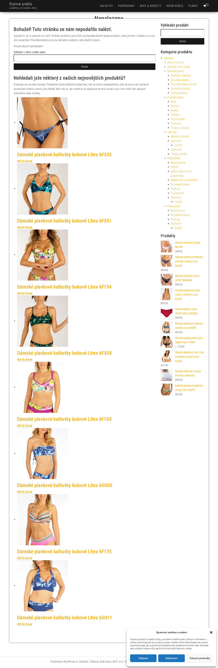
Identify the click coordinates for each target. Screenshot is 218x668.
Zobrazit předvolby (199, 658)
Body (173, 101)
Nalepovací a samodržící (184, 180)
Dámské (168, 58)
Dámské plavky (175, 71)
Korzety (175, 106)
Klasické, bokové (180, 136)
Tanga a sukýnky (180, 127)
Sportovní (176, 140)
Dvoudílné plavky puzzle (184, 84)
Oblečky (175, 114)
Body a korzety (150, 5)
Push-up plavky (179, 92)
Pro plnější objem (180, 184)
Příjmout (143, 658)
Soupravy (176, 123)
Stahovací (176, 149)
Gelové (174, 167)
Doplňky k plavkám (181, 75)
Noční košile (175, 5)
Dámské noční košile (178, 66)
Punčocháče (178, 119)
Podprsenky (126, 5)
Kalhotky (106, 5)
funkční (178, 145)
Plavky (193, 5)
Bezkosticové (178, 162)
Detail (28, 161)
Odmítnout (171, 658)
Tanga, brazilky (179, 154)
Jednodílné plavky (180, 88)
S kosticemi (177, 193)
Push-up (175, 188)
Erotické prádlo (175, 97)
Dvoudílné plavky (180, 80)
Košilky (174, 110)
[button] (211, 632)
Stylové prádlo (20, 4)
